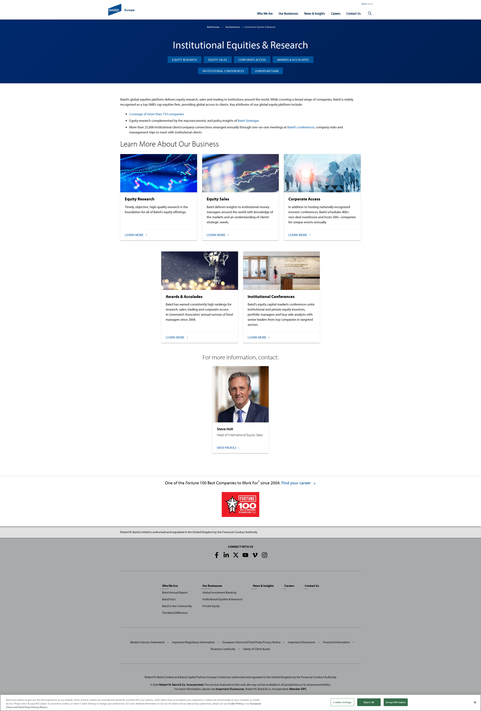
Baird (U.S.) (367, 3)
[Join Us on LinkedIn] (226, 555)
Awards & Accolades (293, 60)
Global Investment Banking (219, 592)
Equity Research (184, 60)
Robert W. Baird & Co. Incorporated (181, 684)
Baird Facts (168, 599)
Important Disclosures (301, 642)
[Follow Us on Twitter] (235, 555)
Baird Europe (213, 27)
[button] (370, 14)
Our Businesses (288, 13)
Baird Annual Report (175, 592)
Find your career (296, 482)
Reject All (369, 701)
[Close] (475, 702)
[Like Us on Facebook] (216, 555)
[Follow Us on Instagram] (264, 555)
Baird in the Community (177, 606)
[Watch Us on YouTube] (245, 555)
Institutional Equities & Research (222, 599)
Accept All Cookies (396, 701)
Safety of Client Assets (256, 649)
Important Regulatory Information (193, 642)
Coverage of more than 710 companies (156, 114)
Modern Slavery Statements (147, 642)
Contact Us (353, 13)
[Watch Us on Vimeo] (254, 555)
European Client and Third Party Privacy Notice (251, 642)
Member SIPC (297, 689)
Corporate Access (252, 60)
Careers (335, 13)
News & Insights (314, 13)
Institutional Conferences (223, 71)
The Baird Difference (175, 613)
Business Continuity (223, 649)
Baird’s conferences (300, 127)
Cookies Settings (342, 701)
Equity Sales (217, 60)
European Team (267, 71)
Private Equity (211, 606)
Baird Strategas (248, 120)
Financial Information (336, 642)
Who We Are (265, 13)
